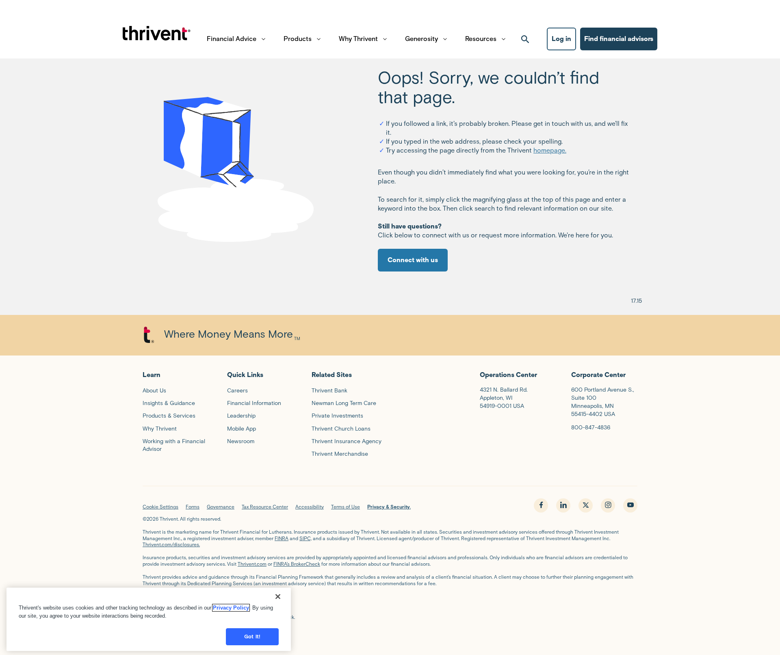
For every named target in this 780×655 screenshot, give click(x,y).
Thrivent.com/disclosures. (171, 544)
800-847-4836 (590, 427)
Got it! (252, 636)
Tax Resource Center (265, 507)
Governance (220, 507)
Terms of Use (345, 507)
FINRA (281, 538)
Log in (561, 39)
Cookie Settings (160, 507)
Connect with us (413, 260)
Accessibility (309, 507)
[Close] (278, 596)
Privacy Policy (231, 608)
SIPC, (305, 538)
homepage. (549, 150)
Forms (192, 507)
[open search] (525, 39)
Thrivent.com (252, 564)
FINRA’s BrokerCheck (296, 564)
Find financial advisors (618, 39)
